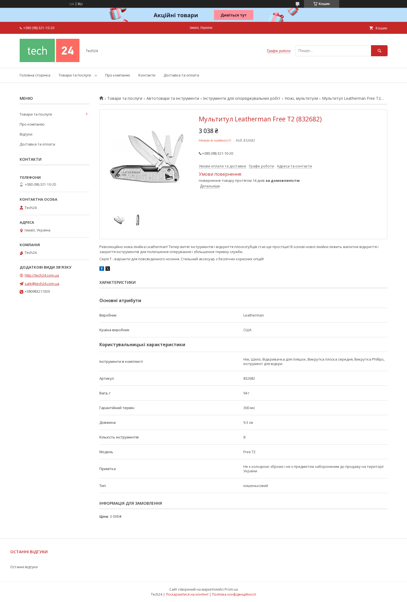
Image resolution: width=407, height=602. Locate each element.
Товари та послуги (75, 75)
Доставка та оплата (181, 75)
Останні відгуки (24, 566)
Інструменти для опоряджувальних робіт (241, 98)
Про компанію (117, 75)
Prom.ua (231, 589)
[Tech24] (49, 60)
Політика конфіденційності (234, 594)
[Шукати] (379, 50)
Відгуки (26, 134)
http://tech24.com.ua (42, 275)
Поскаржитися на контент (187, 594)
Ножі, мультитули (301, 98)
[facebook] (101, 269)
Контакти (146, 75)
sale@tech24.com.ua (42, 283)
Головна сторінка (35, 75)
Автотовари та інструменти (172, 98)
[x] (107, 269)
